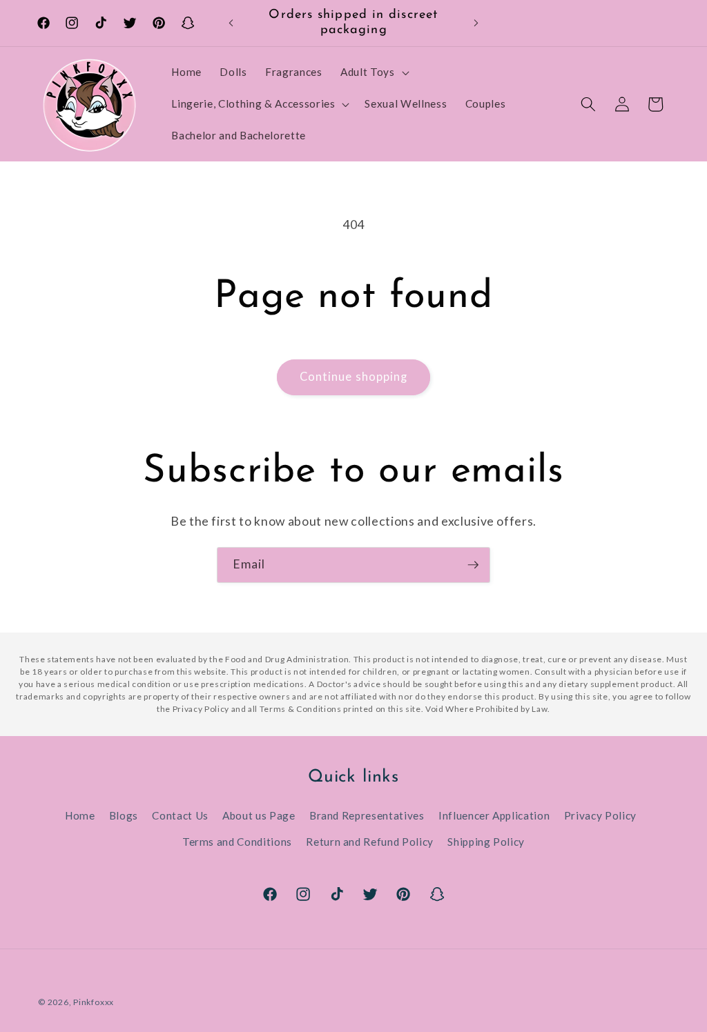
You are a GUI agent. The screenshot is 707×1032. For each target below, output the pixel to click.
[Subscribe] (473, 565)
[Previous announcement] (231, 23)
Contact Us (180, 815)
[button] (373, 72)
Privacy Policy (600, 815)
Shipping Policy (486, 841)
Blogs (123, 815)
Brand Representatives (367, 815)
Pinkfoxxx (93, 1002)
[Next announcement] (476, 23)
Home (80, 815)
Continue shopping (354, 377)
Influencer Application (494, 815)
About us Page (259, 815)
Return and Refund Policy (370, 841)
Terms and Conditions (237, 841)
